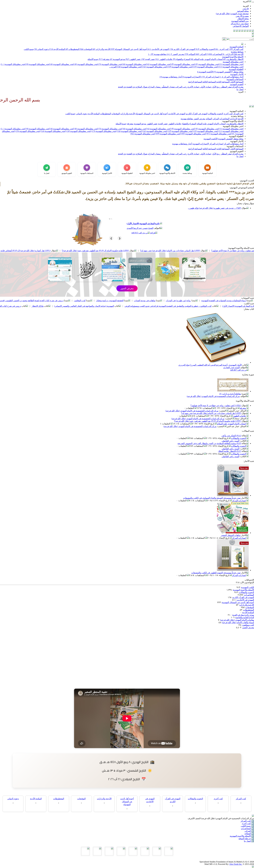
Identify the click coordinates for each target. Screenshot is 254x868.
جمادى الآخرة (193, 87)
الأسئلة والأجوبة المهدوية (232, 57)
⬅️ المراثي (249, 831)
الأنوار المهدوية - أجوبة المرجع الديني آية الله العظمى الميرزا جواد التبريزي (210, 365)
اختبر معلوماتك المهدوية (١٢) (205, 67)
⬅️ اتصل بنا (249, 841)
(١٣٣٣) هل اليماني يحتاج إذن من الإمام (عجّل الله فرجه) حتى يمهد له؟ (223, 250)
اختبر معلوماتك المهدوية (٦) (110, 64)
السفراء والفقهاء (181, 59)
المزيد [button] (240, 92)
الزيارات (228, 54)
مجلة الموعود (243, 11)
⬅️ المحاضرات (247, 828)
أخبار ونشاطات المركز (231, 77)
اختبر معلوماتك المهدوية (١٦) (104, 131)
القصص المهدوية (222, 72)
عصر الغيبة (148, 59)
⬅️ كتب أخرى (248, 823)
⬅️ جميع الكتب (247, 826)
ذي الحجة (122, 87)
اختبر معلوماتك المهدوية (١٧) (78, 131)
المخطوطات (72, 49)
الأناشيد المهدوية (205, 72)
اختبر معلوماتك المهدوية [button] (233, 126)
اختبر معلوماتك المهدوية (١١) (230, 67)
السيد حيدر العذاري (231, 367)
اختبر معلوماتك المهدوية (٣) (183, 64)
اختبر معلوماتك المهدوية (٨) (62, 64)
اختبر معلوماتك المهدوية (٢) (207, 64)
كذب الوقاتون (132, 300)
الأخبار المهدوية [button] (236, 141)
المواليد (190, 54)
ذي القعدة (130, 87)
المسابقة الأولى (236, 82)
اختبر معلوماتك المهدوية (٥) (134, 64)
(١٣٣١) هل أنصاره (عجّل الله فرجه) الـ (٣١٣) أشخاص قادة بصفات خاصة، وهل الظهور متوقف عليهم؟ (60, 250)
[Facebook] (253, 31)
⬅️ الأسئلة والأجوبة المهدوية (242, 836)
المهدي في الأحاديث (158, 49)
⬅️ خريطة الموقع (246, 838)
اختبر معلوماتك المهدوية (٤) (159, 64)
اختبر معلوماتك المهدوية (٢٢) (193, 134)
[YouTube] (242, 31)
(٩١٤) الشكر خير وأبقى (231, 435)
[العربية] (250, 106)
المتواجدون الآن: (247, 582)
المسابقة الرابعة (195, 82)
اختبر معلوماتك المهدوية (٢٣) (168, 134)
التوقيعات (86, 49)
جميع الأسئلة (93, 59)
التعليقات (190, 408)
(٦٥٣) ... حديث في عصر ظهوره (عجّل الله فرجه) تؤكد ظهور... (214, 208)
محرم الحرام (237, 87)
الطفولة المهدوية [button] (236, 136)
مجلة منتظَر (237, 72)
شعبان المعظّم (168, 87)
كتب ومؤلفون (248, 625)
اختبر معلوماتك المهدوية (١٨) (53, 131)
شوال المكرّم (141, 87)
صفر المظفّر (226, 87)
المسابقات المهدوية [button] (235, 146)
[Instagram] (245, 31)
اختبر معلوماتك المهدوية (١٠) (13, 64)
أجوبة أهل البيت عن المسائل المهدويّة (129, 49)
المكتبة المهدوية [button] (236, 111)
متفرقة (104, 59)
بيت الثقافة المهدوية (240, 21)
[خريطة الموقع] (234, 31)
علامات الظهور (164, 59)
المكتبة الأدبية (57, 49)
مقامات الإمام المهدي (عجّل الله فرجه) (237, 620)
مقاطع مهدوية (157, 54)
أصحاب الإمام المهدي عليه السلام (207, 59)
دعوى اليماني (41, 49)
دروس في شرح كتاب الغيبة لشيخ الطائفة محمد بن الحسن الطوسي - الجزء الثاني (39, 306)
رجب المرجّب (181, 87)
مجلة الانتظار (243, 18)
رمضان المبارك (154, 87)
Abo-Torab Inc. (235, 864)
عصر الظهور (133, 59)
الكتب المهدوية (247, 587)
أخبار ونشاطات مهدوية (170, 77)
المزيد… (112, 67)
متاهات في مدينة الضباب (197, 300)
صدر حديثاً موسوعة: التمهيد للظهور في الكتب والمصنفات (216, 573)
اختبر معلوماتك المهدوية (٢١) (219, 134)
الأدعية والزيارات (101, 49)
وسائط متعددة (237, 52)
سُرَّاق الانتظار (90, 306)
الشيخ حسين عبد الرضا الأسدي (140, 228)
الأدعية (238, 54)
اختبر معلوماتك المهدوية (233, 62)
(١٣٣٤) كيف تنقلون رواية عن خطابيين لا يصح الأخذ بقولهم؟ (215, 405)
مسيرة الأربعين (242, 16)
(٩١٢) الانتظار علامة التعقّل (229, 451)
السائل (243, 411)
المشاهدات (207, 408)
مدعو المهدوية (117, 59)
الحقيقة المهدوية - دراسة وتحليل (162, 300)
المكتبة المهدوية (236, 47)
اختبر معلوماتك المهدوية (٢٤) (142, 134)
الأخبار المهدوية (236, 74)
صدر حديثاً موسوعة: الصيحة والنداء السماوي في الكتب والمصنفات (212, 498)
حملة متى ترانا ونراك (240, 23)
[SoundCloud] (240, 31)
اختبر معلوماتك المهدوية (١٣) (180, 67)
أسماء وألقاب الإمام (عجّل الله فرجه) (238, 622)
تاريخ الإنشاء (232, 408)
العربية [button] (246, 1)
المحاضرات (214, 54)
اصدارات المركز (210, 77)
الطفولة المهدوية (236, 69)
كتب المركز (236, 49)
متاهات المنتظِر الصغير (231, 535)
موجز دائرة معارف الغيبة (243, 615)
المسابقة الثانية (223, 82)
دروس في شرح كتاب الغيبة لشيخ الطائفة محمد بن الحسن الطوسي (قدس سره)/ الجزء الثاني (76, 300)
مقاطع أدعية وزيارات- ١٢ (230, 394)
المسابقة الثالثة (209, 82)
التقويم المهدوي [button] (236, 151)
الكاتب (243, 441)
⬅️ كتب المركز (247, 821)
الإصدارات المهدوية (192, 77)
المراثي (201, 54)
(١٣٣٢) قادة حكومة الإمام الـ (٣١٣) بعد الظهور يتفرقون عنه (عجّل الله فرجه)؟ (148, 250)
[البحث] (224, 39)
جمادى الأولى (205, 87)
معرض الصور (175, 54)
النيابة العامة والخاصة (244, 617)
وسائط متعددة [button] (237, 116)
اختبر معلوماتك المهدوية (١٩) (27, 131)
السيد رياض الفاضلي (230, 441)
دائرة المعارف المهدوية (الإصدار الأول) (143, 223)
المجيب (222, 411)
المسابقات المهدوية (235, 79)
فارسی (245, 8)
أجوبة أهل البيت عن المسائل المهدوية (238, 602)
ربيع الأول (215, 87)
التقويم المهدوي (236, 84)
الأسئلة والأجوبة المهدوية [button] (232, 121)
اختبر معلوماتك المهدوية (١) (231, 64)
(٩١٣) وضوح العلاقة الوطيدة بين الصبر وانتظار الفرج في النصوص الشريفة (209, 443)
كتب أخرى (222, 49)
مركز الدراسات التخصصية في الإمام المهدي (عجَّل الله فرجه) (213, 396)
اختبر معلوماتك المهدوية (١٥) (129, 67)
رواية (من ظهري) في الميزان (231, 300)
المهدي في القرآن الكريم (182, 49)
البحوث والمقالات (205, 49)
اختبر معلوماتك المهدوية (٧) (86, 64)
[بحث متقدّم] (228, 39)
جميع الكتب (29, 49)
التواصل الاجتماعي (241, 26)
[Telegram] (250, 31)
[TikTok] (237, 31)
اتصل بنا (240, 89)
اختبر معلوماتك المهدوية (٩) (38, 64)
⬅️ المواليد (249, 833)
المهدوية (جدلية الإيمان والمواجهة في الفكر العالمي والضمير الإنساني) (137, 306)
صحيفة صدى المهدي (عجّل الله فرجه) (232, 13)
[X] (248, 31)
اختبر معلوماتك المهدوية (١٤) (154, 67)
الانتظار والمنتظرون (233, 59)
